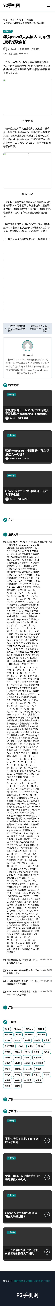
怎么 (47, 1052)
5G (7, 1029)
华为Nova (24, 54)
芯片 (37, 1074)
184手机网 (28, 1281)
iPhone (30, 1029)
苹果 (47, 1074)
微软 (37, 1052)
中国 (38, 1040)
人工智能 (10, 1046)
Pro (19, 1034)
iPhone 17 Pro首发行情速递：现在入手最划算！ (26, 493)
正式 (30, 1069)
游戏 (39, 1069)
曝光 (8, 1069)
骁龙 (39, 1080)
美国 (28, 1074)
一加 (18, 1040)
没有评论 (35, 49)
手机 (18, 1057)
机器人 (19, 1069)
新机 (8, 1063)
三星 (28, 1040)
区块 (41, 1046)
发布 (18, 1052)
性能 (8, 1057)
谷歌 (18, 1080)
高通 (8, 1086)
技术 (28, 1057)
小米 (28, 1052)
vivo (8, 1040)
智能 (28, 1063)
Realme (30, 1034)
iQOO (41, 1029)
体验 (22, 1046)
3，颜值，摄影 (12, 54)
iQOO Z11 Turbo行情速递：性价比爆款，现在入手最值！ (23, 993)
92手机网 (11, 5)
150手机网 (38, 1281)
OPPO (9, 1034)
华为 (8, 1052)
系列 (18, 1074)
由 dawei (12, 49)
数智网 (38, 1057)
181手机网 (18, 1281)
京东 (47, 1040)
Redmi (42, 1034)
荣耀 (8, 1080)
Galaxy (18, 1029)
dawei (29, 355)
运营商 (29, 1080)
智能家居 (39, 1063)
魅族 (18, 1086)
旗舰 (18, 1063)
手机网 (47, 1281)
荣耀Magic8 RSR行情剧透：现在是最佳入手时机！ (27, 452)
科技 (8, 1074)
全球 (31, 1046)
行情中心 (7, 31)
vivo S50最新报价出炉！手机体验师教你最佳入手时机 (23, 982)
